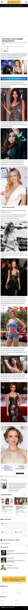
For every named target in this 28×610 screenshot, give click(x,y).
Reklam (6, 5)
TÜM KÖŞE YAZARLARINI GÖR (14, 573)
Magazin (21, 46)
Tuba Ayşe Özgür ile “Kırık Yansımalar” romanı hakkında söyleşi (8, 507)
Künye (10, 5)
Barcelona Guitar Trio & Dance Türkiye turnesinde (8, 468)
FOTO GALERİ (10, 46)
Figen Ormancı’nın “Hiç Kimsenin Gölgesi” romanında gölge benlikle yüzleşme (21, 507)
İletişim (14, 5)
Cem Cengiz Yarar (10, 558)
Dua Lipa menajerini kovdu (20, 468)
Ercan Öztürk (9, 565)
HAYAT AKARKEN (17, 46)
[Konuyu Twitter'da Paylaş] (7, 51)
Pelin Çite (4, 46)
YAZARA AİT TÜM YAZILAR (13, 490)
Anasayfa (3, 42)
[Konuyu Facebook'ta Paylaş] (5, 51)
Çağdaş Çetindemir (11, 550)
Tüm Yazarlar (19, 5)
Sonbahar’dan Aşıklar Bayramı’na (13, 567)
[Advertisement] (14, 22)
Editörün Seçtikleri (9, 42)
